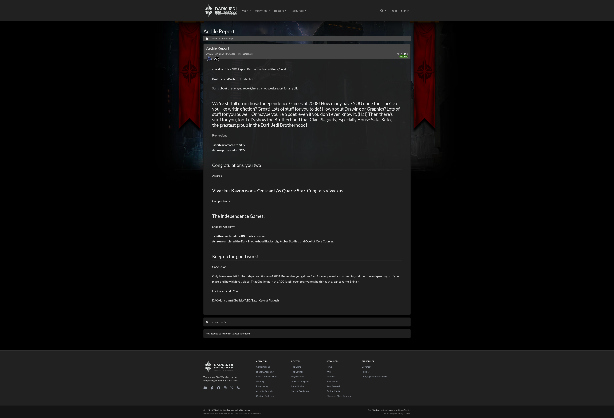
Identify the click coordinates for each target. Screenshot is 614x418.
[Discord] (205, 387)
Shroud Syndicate (300, 391)
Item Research (334, 386)
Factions (331, 376)
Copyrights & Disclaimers (374, 376)
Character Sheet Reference (340, 396)
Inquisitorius (297, 386)
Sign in (405, 10)
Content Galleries (265, 396)
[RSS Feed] (238, 387)
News (329, 366)
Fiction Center (334, 391)
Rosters (279, 10)
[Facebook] (218, 387)
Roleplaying (262, 386)
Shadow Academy (265, 371)
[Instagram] (225, 387)
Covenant (366, 366)
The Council (297, 371)
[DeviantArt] (212, 387)
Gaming (260, 381)
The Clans (296, 366)
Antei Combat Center (266, 376)
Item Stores (332, 381)
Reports (403, 56)
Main (245, 10)
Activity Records (264, 391)
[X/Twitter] (232, 387)
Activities (261, 10)
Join (394, 10)
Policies (366, 371)
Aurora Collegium (300, 381)
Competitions (263, 366)
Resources (297, 10)
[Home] (206, 38)
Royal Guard (297, 376)
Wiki (329, 371)
